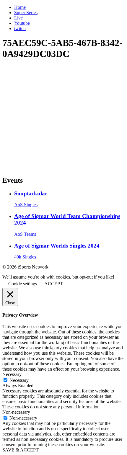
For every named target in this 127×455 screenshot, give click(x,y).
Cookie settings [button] (22, 283)
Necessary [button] (12, 374)
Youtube (22, 23)
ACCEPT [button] (53, 283)
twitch (20, 28)
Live (18, 17)
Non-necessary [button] (16, 412)
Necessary (19, 380)
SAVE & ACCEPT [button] (20, 449)
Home (20, 7)
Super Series (26, 12)
